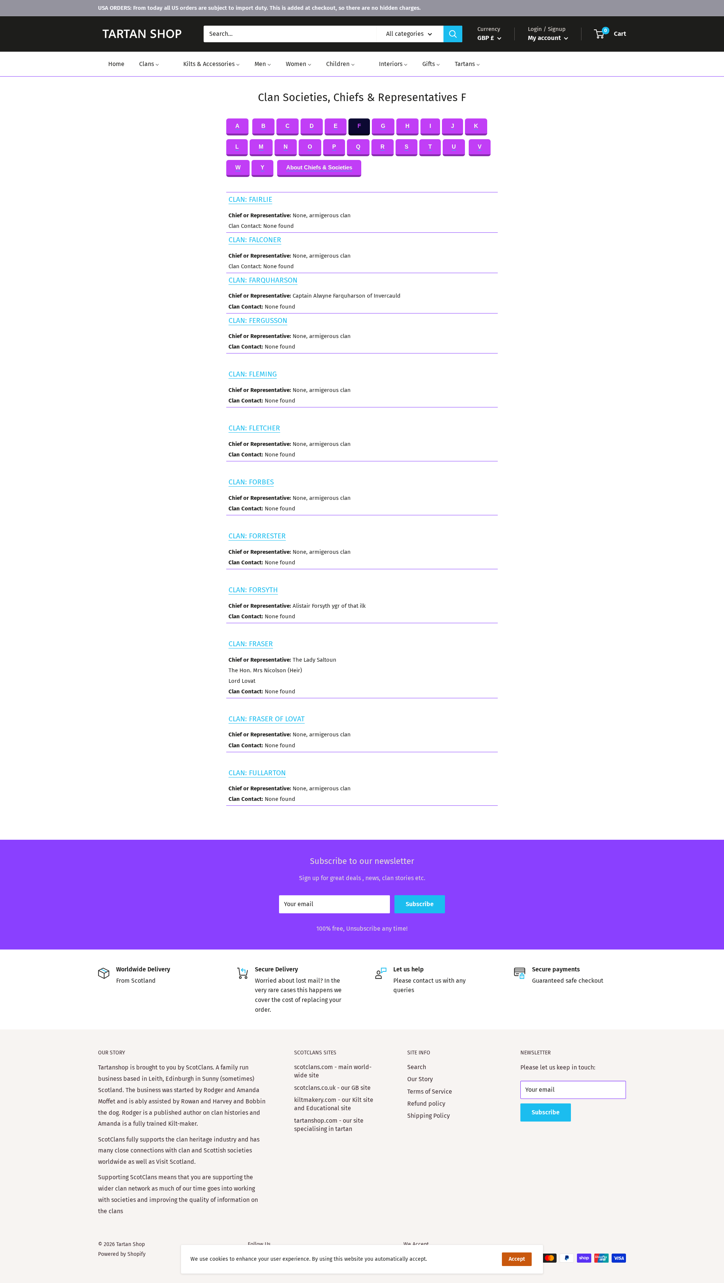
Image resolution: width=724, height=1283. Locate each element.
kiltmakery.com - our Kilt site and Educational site (333, 1104)
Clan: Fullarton (257, 772)
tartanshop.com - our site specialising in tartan (329, 1124)
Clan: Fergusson (258, 320)
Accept (517, 1259)
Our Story (420, 1079)
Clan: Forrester (257, 536)
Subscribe (420, 904)
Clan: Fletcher (254, 428)
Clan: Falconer (255, 239)
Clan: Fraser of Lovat (267, 718)
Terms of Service (429, 1091)
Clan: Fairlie (250, 199)
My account (545, 38)
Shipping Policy (428, 1115)
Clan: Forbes (251, 482)
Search (416, 1067)
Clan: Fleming (253, 374)
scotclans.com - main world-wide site (332, 1071)
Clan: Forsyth (253, 589)
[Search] (452, 34)
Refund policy (426, 1103)
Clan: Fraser (251, 643)
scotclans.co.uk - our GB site (332, 1087)
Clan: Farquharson (263, 280)
